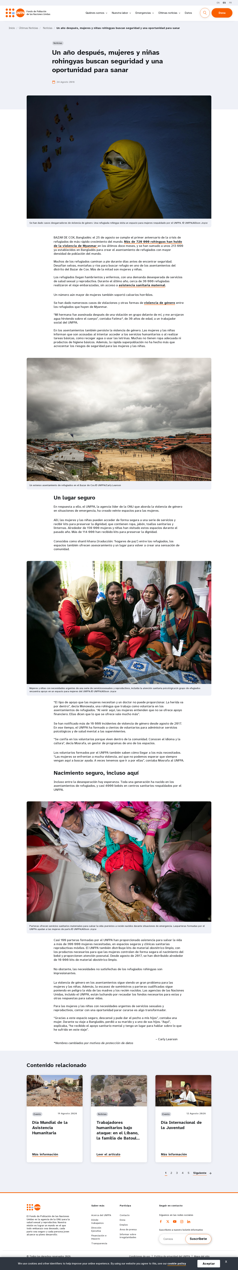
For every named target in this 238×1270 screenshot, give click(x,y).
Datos (188, 13)
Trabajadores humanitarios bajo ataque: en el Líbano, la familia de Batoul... (118, 1130)
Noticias (47, 28)
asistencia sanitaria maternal (142, 285)
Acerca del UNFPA (101, 1215)
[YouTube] (174, 1221)
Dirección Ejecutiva (96, 1229)
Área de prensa (128, 1229)
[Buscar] (205, 13)
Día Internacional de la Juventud (181, 1125)
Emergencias (143, 13)
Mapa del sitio (202, 1256)
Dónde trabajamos (97, 1221)
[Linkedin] (188, 1221)
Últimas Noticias (28, 28)
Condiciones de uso (139, 1256)
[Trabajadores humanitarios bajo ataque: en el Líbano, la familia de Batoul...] (119, 1090)
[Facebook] (160, 1221)
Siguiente (199, 1173)
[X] (167, 1221)
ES (224, 2)
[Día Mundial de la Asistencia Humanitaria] (55, 1090)
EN (218, 2)
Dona (222, 13)
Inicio (12, 28)
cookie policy (176, 1263)
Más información (45, 1154)
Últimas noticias (167, 13)
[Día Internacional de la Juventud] (183, 1090)
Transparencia (99, 1243)
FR (230, 2)
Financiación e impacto (98, 1237)
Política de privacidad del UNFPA (172, 1256)
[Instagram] (181, 1221)
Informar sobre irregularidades (128, 1236)
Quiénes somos (95, 13)
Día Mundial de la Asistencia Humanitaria (50, 1128)
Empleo (124, 1224)
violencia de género (159, 303)
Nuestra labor (120, 13)
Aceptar (209, 1263)
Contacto (125, 1215)
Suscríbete (198, 1239)
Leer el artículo (108, 1154)
